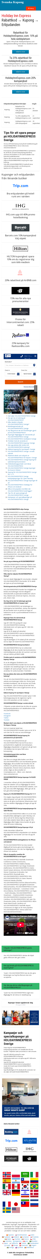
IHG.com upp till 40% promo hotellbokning (20, 216)
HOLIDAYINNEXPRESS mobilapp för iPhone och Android (20, 486)
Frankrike (35, 1237)
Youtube (6, 720)
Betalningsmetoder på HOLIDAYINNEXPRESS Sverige (18, 427)
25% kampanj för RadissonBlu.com (20, 345)
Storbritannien (22, 1235)
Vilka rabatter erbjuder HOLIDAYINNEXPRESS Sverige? (18, 423)
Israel (8, 1245)
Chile (34, 1239)
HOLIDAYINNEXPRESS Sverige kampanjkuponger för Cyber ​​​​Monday (20, 477)
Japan (6, 1243)
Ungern (33, 1245)
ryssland (20, 1247)
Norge (15, 1245)
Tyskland (7, 1237)
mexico (26, 1239)
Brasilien (34, 1241)
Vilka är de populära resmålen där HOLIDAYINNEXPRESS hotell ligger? (20, 490)
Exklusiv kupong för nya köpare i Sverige (21, 449)
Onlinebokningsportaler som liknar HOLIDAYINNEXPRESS (19, 465)
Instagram (7, 716)
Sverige (11, 1247)
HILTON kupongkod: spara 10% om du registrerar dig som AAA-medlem (20, 259)
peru (26, 1241)
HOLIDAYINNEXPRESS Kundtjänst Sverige (22, 439)
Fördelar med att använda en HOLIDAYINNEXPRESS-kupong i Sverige (21, 442)
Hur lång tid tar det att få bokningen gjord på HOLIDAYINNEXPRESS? (22, 432)
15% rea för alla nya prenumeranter (20, 300)
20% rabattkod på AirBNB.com (20, 280)
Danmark (24, 1245)
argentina (18, 1241)
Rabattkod (30, 1247)
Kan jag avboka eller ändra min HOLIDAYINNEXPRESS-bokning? (19, 446)
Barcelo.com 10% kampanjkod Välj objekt (20, 237)
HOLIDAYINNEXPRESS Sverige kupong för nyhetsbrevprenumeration (22, 461)
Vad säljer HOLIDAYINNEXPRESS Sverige (22, 416)
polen (32, 1235)
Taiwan (23, 1243)
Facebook (7, 714)
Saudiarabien (34, 1243)
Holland (16, 1237)
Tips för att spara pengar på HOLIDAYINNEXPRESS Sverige (18, 494)
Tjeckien (17, 1239)
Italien (9, 1239)
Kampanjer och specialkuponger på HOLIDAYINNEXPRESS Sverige (20, 498)
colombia (8, 1241)
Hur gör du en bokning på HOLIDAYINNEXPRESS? (16, 419)
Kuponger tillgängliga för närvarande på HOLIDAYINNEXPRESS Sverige (21, 436)
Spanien (11, 1235)
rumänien (25, 1237)
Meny (32, 8)
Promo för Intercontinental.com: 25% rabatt (20, 322)
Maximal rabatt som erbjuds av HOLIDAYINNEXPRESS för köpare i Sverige (22, 457)
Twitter (6, 718)
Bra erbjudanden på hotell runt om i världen (20, 195)
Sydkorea (14, 1243)
